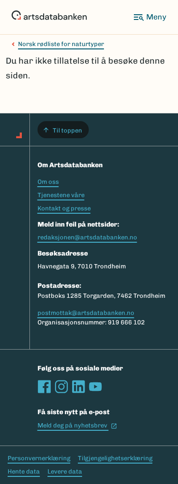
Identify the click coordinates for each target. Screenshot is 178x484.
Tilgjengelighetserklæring (115, 458)
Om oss (48, 181)
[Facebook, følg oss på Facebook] (44, 386)
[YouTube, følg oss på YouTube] (95, 386)
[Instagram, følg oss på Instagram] (61, 386)
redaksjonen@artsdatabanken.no (87, 237)
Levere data (64, 471)
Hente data (24, 471)
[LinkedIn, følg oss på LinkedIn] (78, 386)
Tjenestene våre (60, 195)
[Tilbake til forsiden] (49, 17)
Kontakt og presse (64, 208)
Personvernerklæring (39, 458)
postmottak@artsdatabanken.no (85, 312)
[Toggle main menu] (149, 17)
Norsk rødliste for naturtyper (61, 43)
